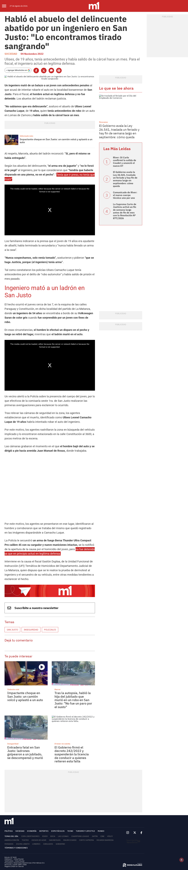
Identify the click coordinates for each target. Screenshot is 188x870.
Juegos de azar (38, 840)
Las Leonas (63, 836)
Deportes (43, 831)
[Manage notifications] (181, 860)
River (45, 836)
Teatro (25, 840)
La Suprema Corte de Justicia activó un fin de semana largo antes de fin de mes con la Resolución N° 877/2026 (124, 211)
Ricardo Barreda (105, 840)
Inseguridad (12, 743)
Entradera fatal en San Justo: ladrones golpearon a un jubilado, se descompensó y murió (25, 752)
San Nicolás (55, 840)
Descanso (103, 122)
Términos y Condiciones (16, 848)
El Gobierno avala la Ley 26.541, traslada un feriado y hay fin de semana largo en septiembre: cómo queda (119, 131)
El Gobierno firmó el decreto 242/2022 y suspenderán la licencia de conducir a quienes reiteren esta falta (72, 754)
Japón (95, 836)
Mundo (101, 831)
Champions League (80, 836)
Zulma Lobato (22, 844)
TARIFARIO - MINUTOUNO (15, 861)
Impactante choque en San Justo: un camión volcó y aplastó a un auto (56, 141)
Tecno (70, 831)
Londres (36, 844)
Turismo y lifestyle (85, 831)
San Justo (12, 629)
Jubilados (48, 844)
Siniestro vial (13, 689)
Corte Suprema (86, 840)
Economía (31, 831)
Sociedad (11, 53)
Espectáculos (58, 831)
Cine (102, 836)
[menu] (6, 6)
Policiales (50, 629)
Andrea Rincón (12, 840)
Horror (58, 689)
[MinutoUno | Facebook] (140, 832)
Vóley (110, 836)
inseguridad (31, 629)
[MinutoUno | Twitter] (134, 832)
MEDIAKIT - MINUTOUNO (14, 859)
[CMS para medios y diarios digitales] (132, 866)
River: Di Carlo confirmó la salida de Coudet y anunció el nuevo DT (124, 161)
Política (9, 831)
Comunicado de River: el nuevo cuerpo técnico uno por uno (125, 195)
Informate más (26, 136)
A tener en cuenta (62, 743)
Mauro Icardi (69, 840)
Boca (52, 836)
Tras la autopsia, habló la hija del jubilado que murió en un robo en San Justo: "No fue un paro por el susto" (73, 700)
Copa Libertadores (30, 836)
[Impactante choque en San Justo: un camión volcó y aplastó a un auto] (11, 140)
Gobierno (60, 844)
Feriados (9, 844)
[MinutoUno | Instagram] (127, 832)
